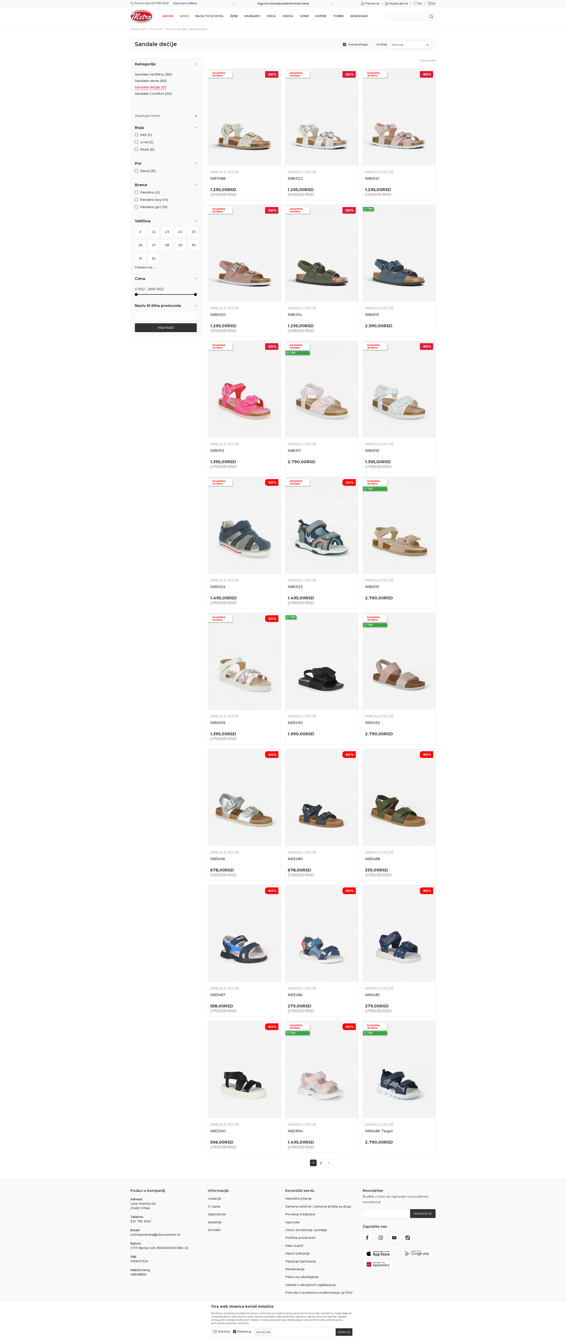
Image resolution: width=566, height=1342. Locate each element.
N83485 (372, 995)
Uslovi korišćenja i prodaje (306, 1230)
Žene (234, 16)
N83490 (295, 722)
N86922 (295, 178)
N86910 (372, 450)
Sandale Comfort (153, 93)
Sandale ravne (151, 80)
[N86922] (321, 117)
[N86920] (244, 253)
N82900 (218, 1131)
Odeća (287, 16)
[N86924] (244, 525)
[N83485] (399, 933)
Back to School (209, 16)
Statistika (224, 1331)
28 (167, 245)
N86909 (218, 722)
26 (140, 245)
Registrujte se (398, 3)
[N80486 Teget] (399, 1069)
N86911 (294, 450)
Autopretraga (358, 44)
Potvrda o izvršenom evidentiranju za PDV (319, 1293)
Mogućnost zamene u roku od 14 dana (283, 3)
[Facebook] (367, 1237)
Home (304, 16)
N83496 (217, 859)
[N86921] (399, 117)
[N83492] (399, 661)
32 (154, 258)
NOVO (184, 16)
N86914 (295, 314)
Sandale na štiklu (153, 74)
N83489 (295, 859)
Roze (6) (147, 149)
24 (180, 232)
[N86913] (399, 253)
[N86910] (399, 389)
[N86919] (399, 525)
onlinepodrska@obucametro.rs (155, 1235)
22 (153, 232)
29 (180, 245)
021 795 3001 (140, 1221)
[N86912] (244, 389)
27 (154, 245)
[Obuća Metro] (141, 16)
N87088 (218, 178)
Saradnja (214, 1222)
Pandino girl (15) (154, 207)
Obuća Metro (139, 29)
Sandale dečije (150, 87)
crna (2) (146, 142)
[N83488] (399, 797)
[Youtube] (394, 1237)
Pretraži (166, 327)
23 (167, 232)
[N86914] (321, 253)
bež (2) (146, 135)
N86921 (372, 178)
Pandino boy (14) (154, 200)
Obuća (169, 29)
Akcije (168, 16)
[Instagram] (380, 1237)
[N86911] (321, 389)
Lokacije (214, 1199)
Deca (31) (148, 171)
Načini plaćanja (297, 1253)
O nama (214, 1206)
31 (140, 258)
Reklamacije (295, 1269)
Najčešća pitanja (298, 1199)
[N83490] (321, 661)
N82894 (295, 1131)
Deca (271, 16)
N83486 (295, 995)
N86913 (372, 314)
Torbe (338, 16)
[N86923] (321, 525)
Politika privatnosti (300, 1238)
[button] (167, 128)
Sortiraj (382, 44)
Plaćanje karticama (300, 1261)
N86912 (217, 450)
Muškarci (252, 16)
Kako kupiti (294, 1246)
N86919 (372, 587)
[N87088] (244, 117)
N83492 (372, 722)
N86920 (218, 314)
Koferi (321, 16)
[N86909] (244, 661)
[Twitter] (407, 1237)
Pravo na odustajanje (302, 1277)
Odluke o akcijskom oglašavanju (310, 1285)
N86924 (218, 587)
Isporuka (292, 1222)
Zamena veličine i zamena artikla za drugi (318, 1206)
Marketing (244, 1331)
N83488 (372, 859)
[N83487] (244, 933)
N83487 (217, 995)
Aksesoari (359, 16)
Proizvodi (156, 29)
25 (193, 232)
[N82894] (321, 1069)
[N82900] (244, 1069)
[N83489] (321, 797)
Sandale (182, 29)
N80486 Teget (379, 1131)
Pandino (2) (150, 192)
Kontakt (214, 1230)
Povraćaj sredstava (300, 1214)
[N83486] (321, 933)
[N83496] (244, 797)
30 (193, 245)
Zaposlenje (217, 1214)
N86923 (295, 587)
